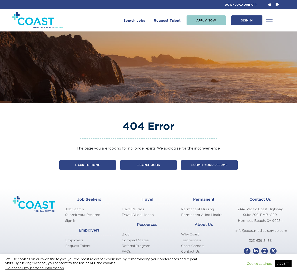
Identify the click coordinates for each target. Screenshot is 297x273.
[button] (206, 20)
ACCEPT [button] (283, 263)
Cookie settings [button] (259, 264)
